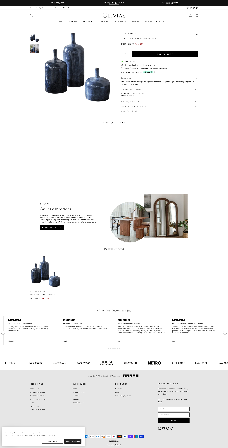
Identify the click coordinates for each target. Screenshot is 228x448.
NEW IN (62, 22)
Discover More (52, 227)
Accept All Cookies (73, 441)
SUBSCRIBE (174, 421)
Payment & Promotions (39, 396)
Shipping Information (131, 101)
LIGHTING (104, 22)
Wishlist (66, 8)
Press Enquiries (78, 403)
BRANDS (136, 22)
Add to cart (165, 54)
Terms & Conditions (37, 410)
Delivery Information (37, 392)
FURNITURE (88, 22)
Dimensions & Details (131, 89)
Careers (76, 399)
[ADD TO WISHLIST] (196, 35)
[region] (43, 436)
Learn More (52, 441)
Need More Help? (129, 111)
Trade (32, 8)
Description (126, 78)
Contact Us (34, 389)
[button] (3, 333)
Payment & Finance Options (134, 106)
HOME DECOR (120, 22)
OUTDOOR (73, 22)
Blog (117, 392)
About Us (76, 396)
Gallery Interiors (128, 34)
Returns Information (37, 399)
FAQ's (32, 403)
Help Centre (56, 8)
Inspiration (119, 389)
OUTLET (148, 22)
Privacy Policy (35, 406)
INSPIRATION (162, 22)
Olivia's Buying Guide (123, 396)
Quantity (125, 49)
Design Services (42, 8)
